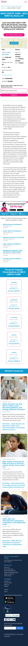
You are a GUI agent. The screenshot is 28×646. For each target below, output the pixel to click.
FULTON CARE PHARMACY (12, 258)
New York (19, 6)
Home (3, 6)
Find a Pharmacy (8, 569)
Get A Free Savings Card (14, 35)
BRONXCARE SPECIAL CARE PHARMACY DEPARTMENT (12, 251)
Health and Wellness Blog (11, 572)
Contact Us (7, 581)
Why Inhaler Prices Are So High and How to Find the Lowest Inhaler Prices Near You (13, 464)
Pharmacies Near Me (9, 570)
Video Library (7, 575)
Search (14, 95)
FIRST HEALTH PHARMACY (12, 231)
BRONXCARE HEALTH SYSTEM (13, 237)
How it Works (8, 562)
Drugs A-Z (7, 567)
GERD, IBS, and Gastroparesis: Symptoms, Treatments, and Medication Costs (14, 521)
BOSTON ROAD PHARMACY (12, 224)
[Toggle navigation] (25, 2)
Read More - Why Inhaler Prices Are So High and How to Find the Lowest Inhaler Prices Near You (13, 485)
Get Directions (7, 75)
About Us (6, 584)
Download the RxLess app (13, 595)
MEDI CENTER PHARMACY (12, 244)
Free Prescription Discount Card (13, 560)
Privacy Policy (8, 583)
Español (6, 586)
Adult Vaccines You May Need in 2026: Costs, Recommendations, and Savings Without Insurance (13, 406)
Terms (5, 591)
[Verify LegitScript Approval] (7, 609)
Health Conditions (9, 574)
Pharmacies (10, 6)
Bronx (4, 8)
